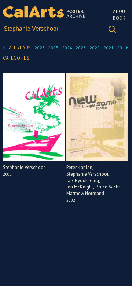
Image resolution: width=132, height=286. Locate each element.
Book (119, 18)
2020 (122, 48)
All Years (20, 48)
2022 (94, 48)
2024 (67, 48)
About (120, 12)
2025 (53, 48)
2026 (39, 48)
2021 (108, 48)
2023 (81, 48)
